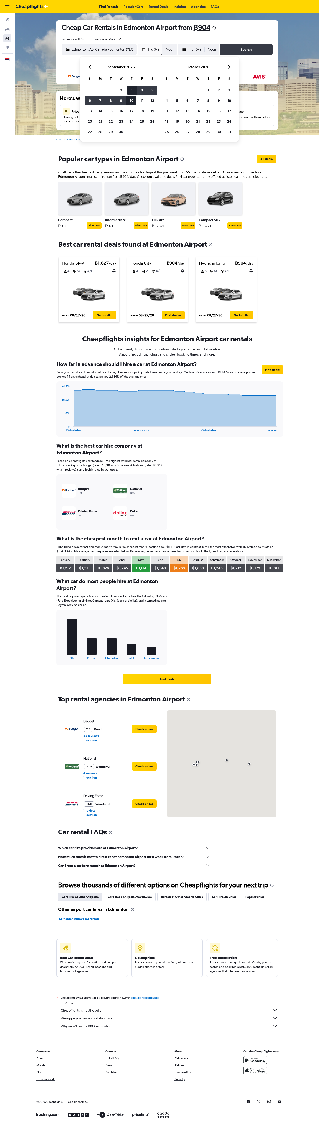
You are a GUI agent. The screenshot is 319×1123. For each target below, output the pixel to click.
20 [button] (90, 121)
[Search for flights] (7, 20)
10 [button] (131, 100)
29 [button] (111, 132)
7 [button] (100, 100)
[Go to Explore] (7, 47)
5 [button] (152, 90)
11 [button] (141, 100)
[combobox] (73, 39)
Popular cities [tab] (254, 897)
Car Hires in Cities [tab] (224, 897)
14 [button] (100, 111)
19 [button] (152, 111)
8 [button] (111, 100)
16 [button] (121, 111)
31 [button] (229, 132)
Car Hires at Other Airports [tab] (80, 897)
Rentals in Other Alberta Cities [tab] (182, 897)
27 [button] (90, 132)
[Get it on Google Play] (255, 1060)
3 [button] (131, 90)
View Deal (94, 225)
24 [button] (131, 121)
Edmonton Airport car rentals (79, 918)
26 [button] (152, 121)
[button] (7, 7)
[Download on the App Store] (255, 1070)
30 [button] (121, 132)
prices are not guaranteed (145, 997)
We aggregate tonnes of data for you (87, 1018)
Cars (58, 139)
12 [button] (152, 100)
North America (75, 139)
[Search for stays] (7, 29)
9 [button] (121, 100)
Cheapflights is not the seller (81, 1010)
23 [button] (121, 121)
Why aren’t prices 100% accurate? (86, 1026)
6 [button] (90, 100)
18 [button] (142, 111)
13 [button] (90, 111)
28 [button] (100, 132)
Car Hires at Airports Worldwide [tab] (130, 897)
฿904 (202, 27)
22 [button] (111, 121)
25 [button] (142, 121)
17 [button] (131, 111)
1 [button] (111, 90)
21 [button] (100, 121)
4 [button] (142, 90)
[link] (266, 159)
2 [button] (121, 90)
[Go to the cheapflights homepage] (32, 7)
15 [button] (111, 111)
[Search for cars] (7, 38)
